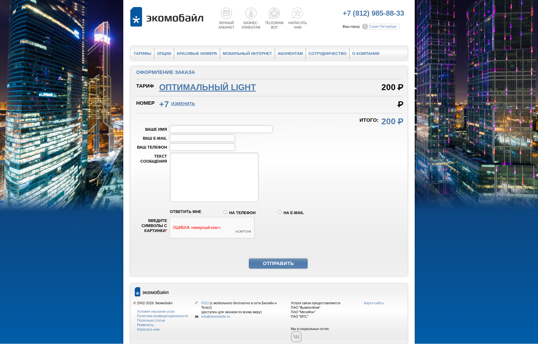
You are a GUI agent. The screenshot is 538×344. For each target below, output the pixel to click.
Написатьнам (297, 25)
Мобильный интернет (247, 53)
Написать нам (148, 329)
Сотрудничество (328, 53)
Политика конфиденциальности (162, 316)
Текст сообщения (153, 158)
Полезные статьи (151, 320)
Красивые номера (197, 53)
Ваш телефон (152, 147)
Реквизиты (145, 325)
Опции (164, 53)
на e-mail (294, 212)
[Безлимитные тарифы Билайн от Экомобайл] (168, 17)
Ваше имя (156, 129)
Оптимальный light (207, 87)
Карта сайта (374, 303)
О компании (365, 53)
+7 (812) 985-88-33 (373, 13)
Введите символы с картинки (154, 225)
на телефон (242, 212)
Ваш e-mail (155, 138)
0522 (205, 303)
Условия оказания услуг (156, 311)
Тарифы (142, 53)
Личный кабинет (226, 25)
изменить (183, 103)
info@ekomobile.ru (215, 317)
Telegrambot (274, 25)
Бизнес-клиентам (251, 25)
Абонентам (290, 53)
